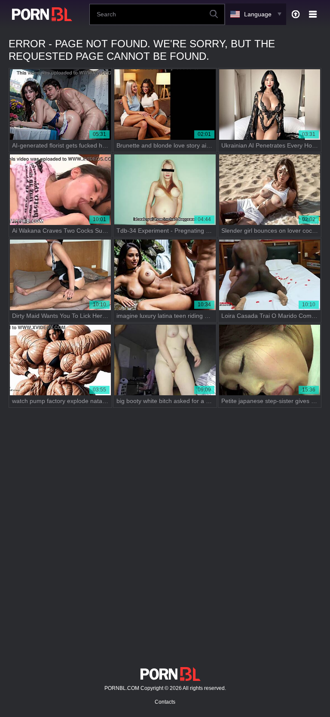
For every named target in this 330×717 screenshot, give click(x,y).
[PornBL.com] (40, 14)
